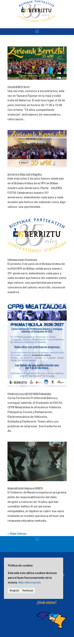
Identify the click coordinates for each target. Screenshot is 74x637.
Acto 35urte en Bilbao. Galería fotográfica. (24, 174)
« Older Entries (16, 533)
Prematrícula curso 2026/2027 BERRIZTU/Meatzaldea (29, 394)
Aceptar (14, 590)
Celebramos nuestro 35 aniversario (22, 260)
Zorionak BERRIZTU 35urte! (18, 87)
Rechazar (27, 590)
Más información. (29, 582)
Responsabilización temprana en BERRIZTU (25, 488)
